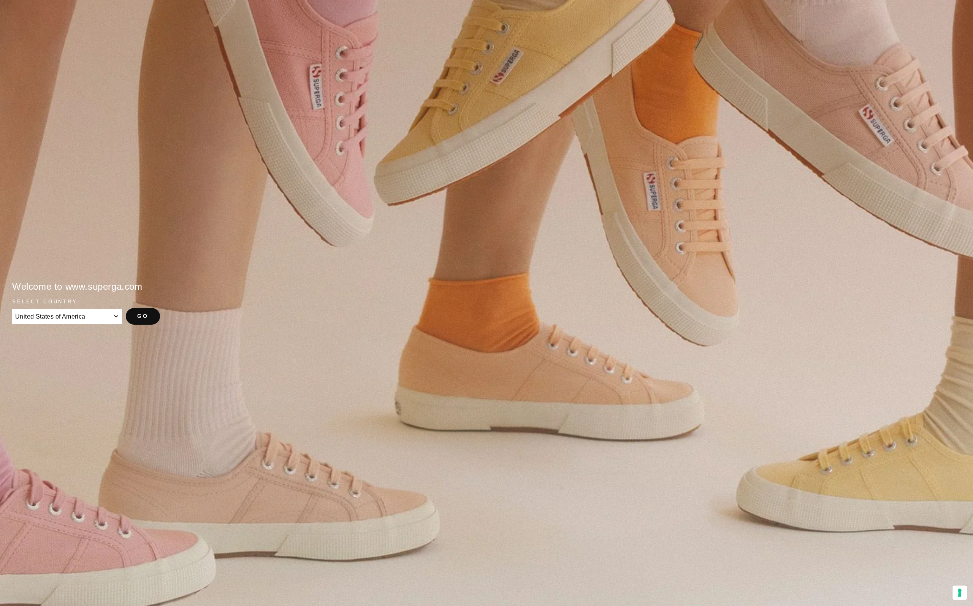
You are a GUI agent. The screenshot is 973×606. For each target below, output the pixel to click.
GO (143, 316)
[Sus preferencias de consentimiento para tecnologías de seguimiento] (959, 592)
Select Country (45, 302)
